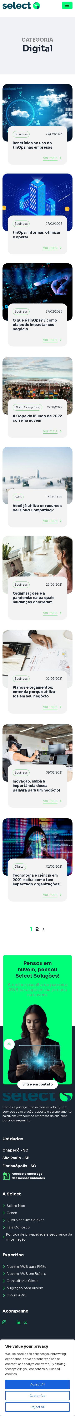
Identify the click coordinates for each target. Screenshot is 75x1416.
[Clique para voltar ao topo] (9, 1044)
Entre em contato (37, 1084)
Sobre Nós (16, 1206)
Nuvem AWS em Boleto (26, 1274)
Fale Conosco (18, 1227)
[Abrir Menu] (67, 5)
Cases (12, 1213)
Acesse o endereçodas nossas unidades (28, 1176)
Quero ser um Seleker (25, 1220)
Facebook (11, 1322)
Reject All (38, 1407)
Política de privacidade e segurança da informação (39, 1237)
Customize (37, 1396)
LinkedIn (18, 1322)
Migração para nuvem (25, 1288)
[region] (37, 1377)
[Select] (21, 5)
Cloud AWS (16, 1295)
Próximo (43, 929)
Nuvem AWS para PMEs (26, 1266)
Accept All (37, 1384)
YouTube (25, 1322)
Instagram (4, 1322)
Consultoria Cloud (23, 1281)
